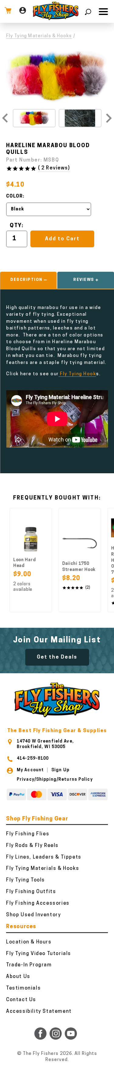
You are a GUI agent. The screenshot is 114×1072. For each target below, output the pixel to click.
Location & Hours (29, 942)
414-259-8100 (33, 758)
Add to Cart (62, 239)
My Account (30, 770)
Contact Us (21, 1000)
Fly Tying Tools (25, 880)
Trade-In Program (29, 965)
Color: (15, 196)
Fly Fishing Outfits (31, 891)
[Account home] (22, 11)
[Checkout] (8, 11)
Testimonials (23, 988)
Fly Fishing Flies (27, 834)
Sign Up (60, 770)
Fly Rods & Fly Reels (32, 845)
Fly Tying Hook (77, 374)
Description (26, 280)
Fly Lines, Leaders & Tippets (43, 857)
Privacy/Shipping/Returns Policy (55, 779)
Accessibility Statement (39, 1011)
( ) (54, 168)
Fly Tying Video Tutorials (38, 953)
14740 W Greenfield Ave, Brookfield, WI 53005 (45, 744)
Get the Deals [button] (57, 657)
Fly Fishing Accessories (38, 903)
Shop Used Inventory (33, 915)
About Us (18, 976)
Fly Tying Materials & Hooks (39, 36)
